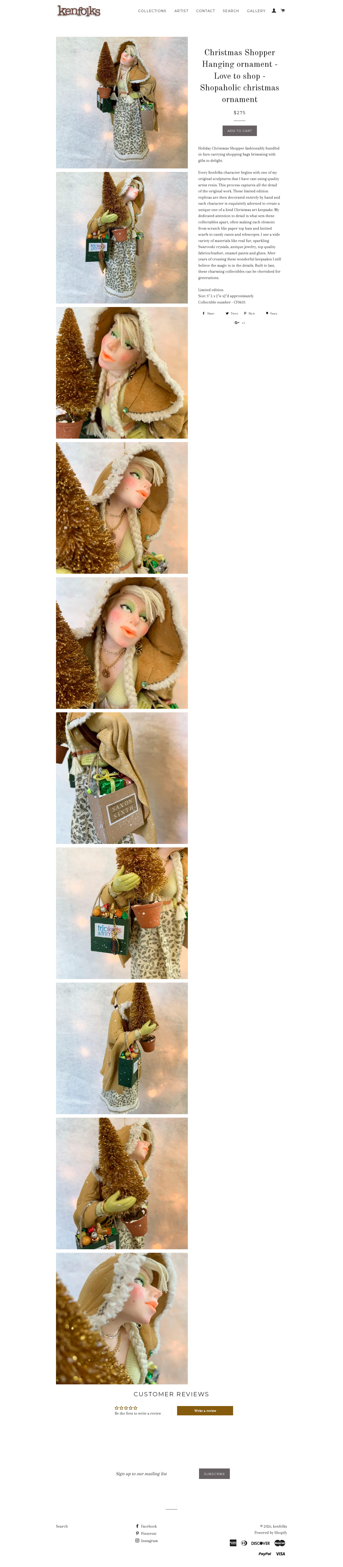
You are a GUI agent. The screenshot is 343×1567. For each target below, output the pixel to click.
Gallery (256, 11)
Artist (181, 11)
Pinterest (148, 1533)
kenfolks (280, 1526)
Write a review (205, 1411)
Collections (152, 11)
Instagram (149, 1541)
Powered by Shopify (271, 1532)
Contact (205, 11)
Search (231, 11)
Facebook (148, 1526)
